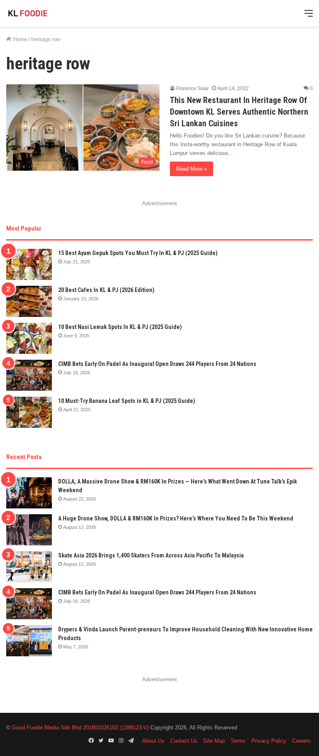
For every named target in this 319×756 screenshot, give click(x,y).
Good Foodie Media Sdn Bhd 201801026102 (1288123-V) (80, 727)
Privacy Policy (268, 741)
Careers (301, 741)
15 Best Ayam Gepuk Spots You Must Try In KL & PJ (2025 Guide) (138, 253)
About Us (153, 741)
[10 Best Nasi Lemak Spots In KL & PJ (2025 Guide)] (29, 338)
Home (19, 39)
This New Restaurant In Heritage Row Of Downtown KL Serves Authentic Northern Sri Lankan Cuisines (239, 111)
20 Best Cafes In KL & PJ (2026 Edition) (106, 290)
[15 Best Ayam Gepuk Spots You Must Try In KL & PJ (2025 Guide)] (29, 264)
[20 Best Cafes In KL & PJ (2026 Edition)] (29, 301)
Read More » (191, 169)
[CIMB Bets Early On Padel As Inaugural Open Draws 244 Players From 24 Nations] (29, 375)
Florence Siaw (192, 88)
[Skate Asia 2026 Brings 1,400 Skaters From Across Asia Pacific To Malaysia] (29, 566)
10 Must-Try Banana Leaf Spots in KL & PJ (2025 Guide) (126, 401)
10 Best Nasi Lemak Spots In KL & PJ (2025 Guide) (120, 327)
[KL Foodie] (45, 13)
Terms (238, 741)
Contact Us (183, 741)
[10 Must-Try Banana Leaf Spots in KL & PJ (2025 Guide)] (29, 412)
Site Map (214, 741)
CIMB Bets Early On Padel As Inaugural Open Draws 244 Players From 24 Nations (157, 364)
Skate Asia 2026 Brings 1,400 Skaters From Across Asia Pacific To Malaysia (151, 555)
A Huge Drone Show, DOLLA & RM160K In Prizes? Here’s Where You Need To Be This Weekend (175, 518)
